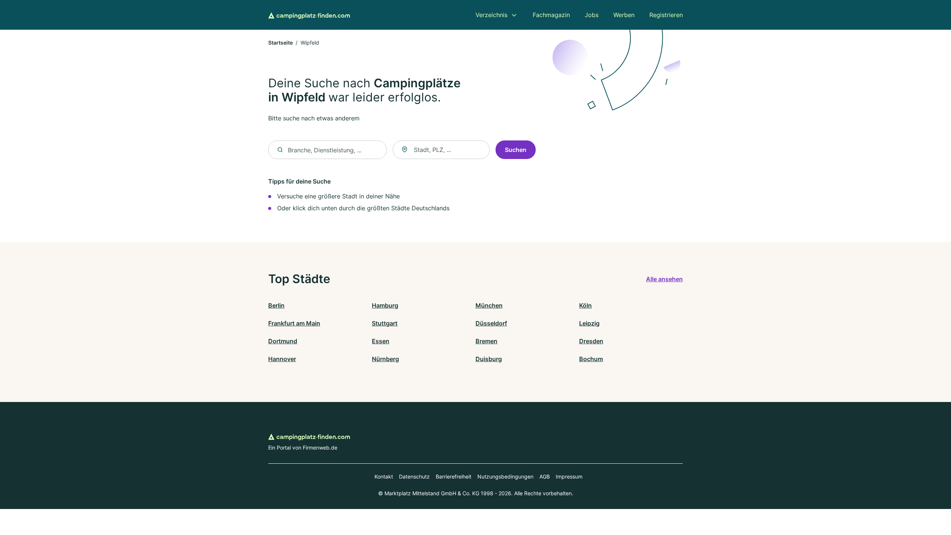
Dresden (591, 341)
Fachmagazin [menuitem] (551, 15)
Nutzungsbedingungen (505, 476)
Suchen (515, 149)
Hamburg (385, 305)
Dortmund (282, 341)
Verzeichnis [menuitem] (491, 15)
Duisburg (489, 359)
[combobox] (441, 149)
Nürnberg (385, 359)
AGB (544, 476)
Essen (380, 341)
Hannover (282, 359)
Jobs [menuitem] (591, 15)
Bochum (591, 359)
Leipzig (589, 323)
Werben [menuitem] (623, 15)
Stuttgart (384, 323)
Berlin (276, 305)
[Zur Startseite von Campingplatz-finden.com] (309, 14)
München (489, 305)
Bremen (486, 341)
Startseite (280, 42)
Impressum (569, 476)
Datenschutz (414, 476)
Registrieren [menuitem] (666, 15)
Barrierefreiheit (453, 476)
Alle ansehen (664, 279)
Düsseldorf (491, 323)
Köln (585, 305)
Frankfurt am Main (294, 323)
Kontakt (383, 476)
